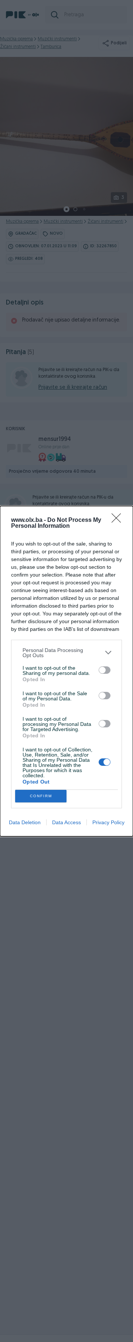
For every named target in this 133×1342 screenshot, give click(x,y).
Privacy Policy (108, 822)
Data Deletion (25, 822)
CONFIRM (41, 796)
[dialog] (66, 671)
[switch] (104, 670)
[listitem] (66, 653)
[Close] (119, 520)
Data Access (66, 822)
